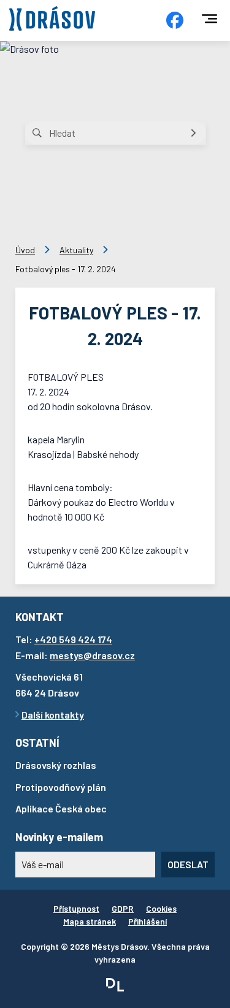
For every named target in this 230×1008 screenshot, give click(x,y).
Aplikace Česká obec (61, 808)
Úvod (25, 250)
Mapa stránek (89, 921)
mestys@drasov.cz (92, 655)
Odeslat (188, 864)
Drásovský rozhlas (55, 765)
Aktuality (76, 250)
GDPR (123, 908)
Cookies (161, 908)
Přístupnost (76, 908)
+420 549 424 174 (73, 639)
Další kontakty (52, 714)
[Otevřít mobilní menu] (209, 18)
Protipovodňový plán (60, 787)
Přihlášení (147, 921)
